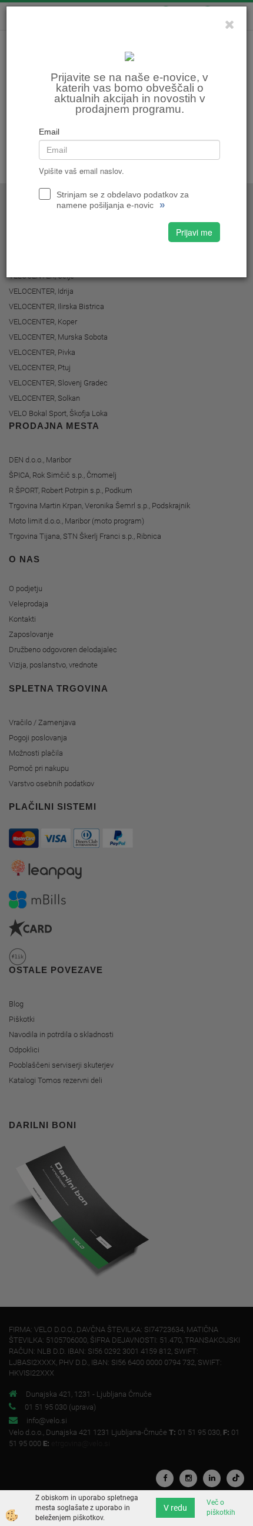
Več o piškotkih (221, 1507)
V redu (175, 1507)
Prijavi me (194, 232)
